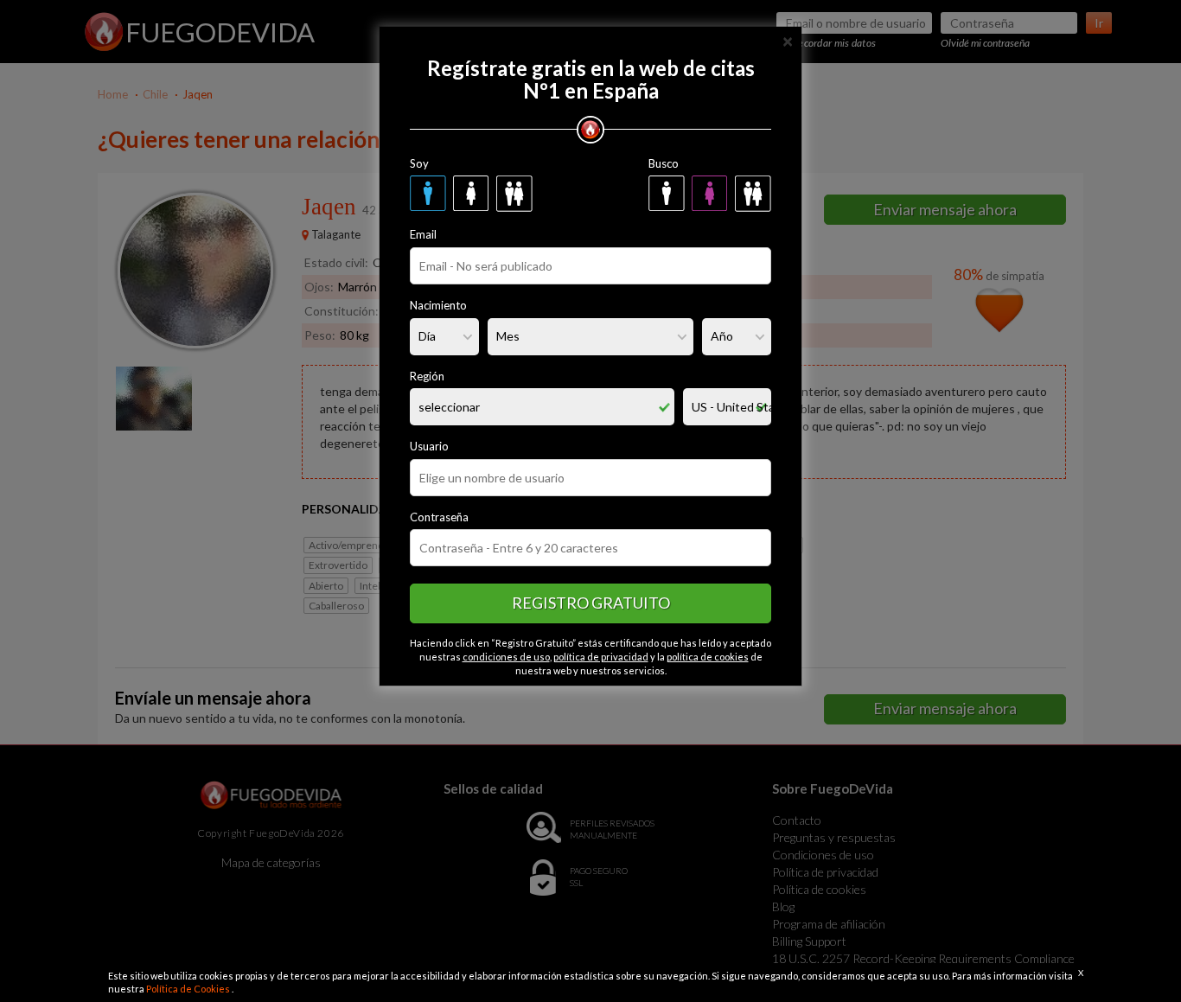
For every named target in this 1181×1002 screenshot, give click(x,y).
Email (423, 234)
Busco (663, 163)
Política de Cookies (189, 988)
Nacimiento (438, 305)
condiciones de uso (506, 656)
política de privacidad (600, 656)
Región (427, 376)
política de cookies (708, 656)
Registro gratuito (591, 602)
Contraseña (439, 517)
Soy (419, 163)
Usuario (429, 446)
